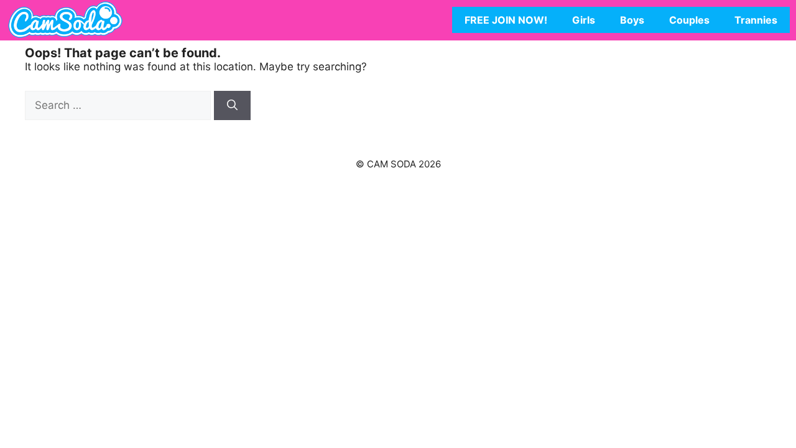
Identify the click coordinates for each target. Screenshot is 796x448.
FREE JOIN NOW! (506, 20)
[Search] (232, 106)
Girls (583, 20)
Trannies (755, 20)
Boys (632, 20)
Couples (689, 20)
